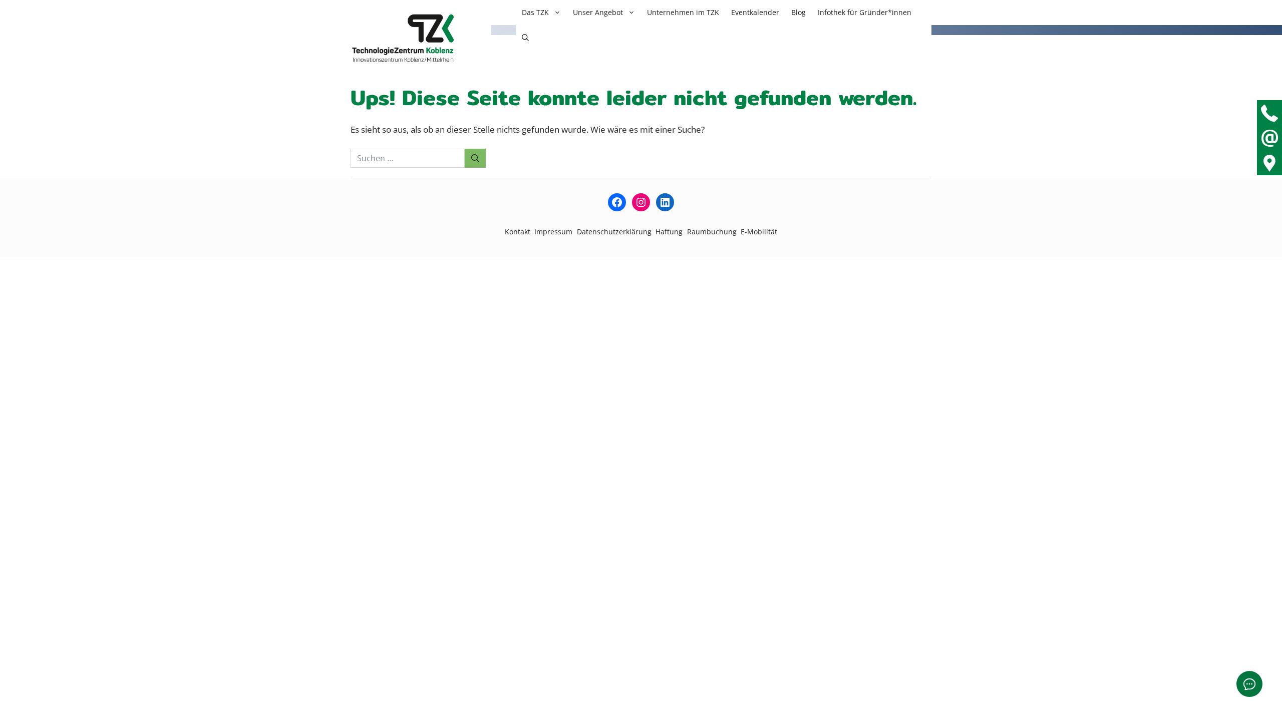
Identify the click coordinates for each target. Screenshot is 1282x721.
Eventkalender (755, 12)
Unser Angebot (598, 12)
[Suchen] (475, 158)
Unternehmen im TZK (683, 12)
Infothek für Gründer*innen (864, 12)
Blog (798, 12)
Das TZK (535, 12)
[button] (525, 37)
